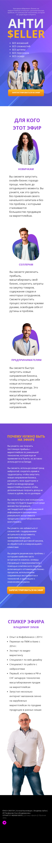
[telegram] (4, 823)
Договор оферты (30, 815)
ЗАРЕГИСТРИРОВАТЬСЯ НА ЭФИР (26, 92)
